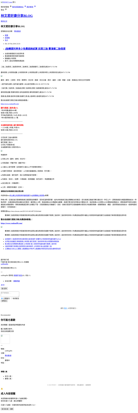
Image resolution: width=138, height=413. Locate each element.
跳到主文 (4, 21)
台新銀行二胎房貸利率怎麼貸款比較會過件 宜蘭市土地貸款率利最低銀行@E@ (33, 239)
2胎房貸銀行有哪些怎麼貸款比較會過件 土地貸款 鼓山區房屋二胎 (28, 246)
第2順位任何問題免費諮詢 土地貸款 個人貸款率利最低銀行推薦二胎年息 (31, 244)
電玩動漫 (17, 31)
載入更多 (4, 288)
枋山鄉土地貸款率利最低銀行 (20, 195)
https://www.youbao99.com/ (10, 104)
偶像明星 (16, 281)
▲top (2, 284)
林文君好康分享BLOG (17, 15)
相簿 (6, 35)
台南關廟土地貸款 (37, 195)
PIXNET (54, 385)
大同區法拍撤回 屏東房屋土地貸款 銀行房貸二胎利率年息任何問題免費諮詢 (32, 241)
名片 (6, 40)
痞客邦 (16, 275)
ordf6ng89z (4, 264)
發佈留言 (4, 301)
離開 (11, 409)
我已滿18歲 (5, 409)
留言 (20, 275)
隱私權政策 (80, 385)
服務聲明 (88, 385)
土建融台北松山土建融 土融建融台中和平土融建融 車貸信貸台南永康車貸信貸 (33, 249)
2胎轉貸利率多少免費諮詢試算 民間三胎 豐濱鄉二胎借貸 (35, 48)
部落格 (7, 38)
